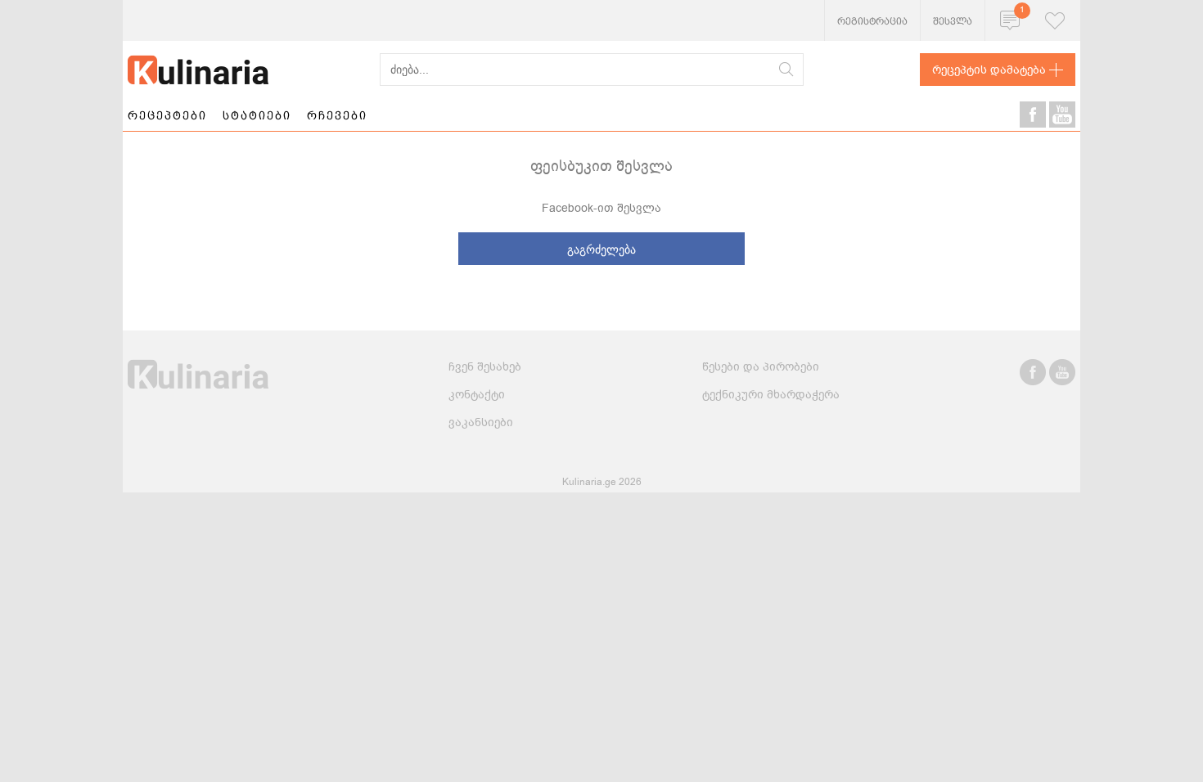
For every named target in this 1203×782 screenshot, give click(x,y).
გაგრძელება (601, 249)
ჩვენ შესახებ (484, 367)
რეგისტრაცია (872, 21)
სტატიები (257, 115)
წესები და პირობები (760, 367)
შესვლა (952, 21)
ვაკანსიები (480, 422)
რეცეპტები (167, 115)
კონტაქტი (476, 394)
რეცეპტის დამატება (989, 70)
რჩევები (337, 115)
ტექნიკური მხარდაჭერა (771, 394)
